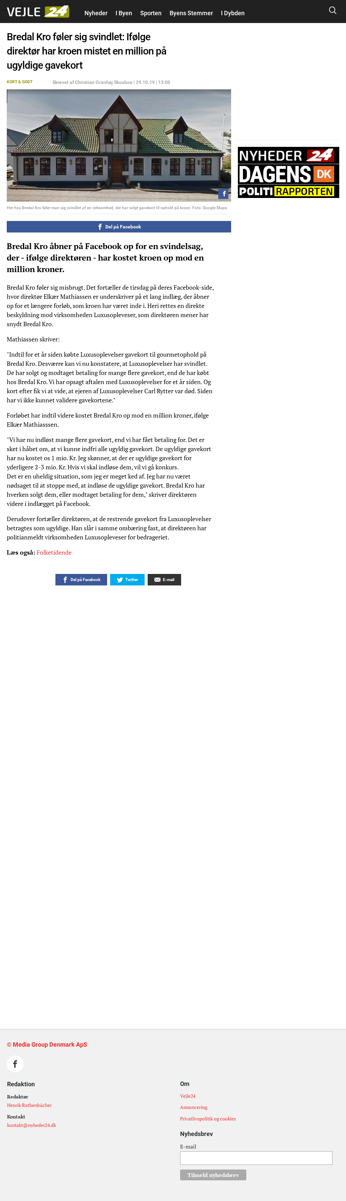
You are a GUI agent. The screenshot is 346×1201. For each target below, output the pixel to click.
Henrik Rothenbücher (29, 1105)
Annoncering (193, 1107)
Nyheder (95, 13)
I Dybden (233, 13)
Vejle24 (187, 1096)
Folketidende (54, 552)
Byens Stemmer (191, 13)
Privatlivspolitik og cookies (208, 1118)
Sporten (151, 13)
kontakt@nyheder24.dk (31, 1125)
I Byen (124, 13)
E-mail (188, 1146)
